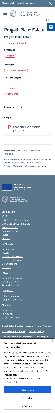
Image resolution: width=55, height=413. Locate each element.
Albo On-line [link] (44, 326)
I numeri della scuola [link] (12, 256)
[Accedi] (50, 4)
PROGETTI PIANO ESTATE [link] (26, 127)
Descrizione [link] (10, 88)
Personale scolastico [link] (12, 278)
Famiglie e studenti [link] (11, 281)
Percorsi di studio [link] (10, 285)
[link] (51, 27)
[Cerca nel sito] (47, 21)
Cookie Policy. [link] (13, 382)
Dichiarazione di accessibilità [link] (17, 336)
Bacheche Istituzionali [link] (13, 331)
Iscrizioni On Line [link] (10, 231)
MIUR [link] (4, 216)
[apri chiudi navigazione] (5, 14)
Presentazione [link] (9, 249)
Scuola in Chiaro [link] (10, 227)
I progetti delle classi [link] (12, 299)
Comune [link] (6, 238)
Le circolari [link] (7, 314)
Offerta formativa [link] (11, 296)
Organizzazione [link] (9, 264)
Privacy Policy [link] (36, 331)
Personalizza (27, 398)
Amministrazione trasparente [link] (17, 326)
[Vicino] (52, 341)
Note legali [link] (42, 336)
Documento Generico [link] (16, 70)
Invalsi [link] (5, 235)
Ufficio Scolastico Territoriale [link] (16, 223)
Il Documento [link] (11, 94)
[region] (27, 375)
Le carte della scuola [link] (12, 260)
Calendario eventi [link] (11, 317)
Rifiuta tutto (27, 406)
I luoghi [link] (5, 252)
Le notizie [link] (7, 310)
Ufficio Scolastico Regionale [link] (16, 220)
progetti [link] (10, 55)
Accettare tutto (27, 389)
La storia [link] (6, 267)
